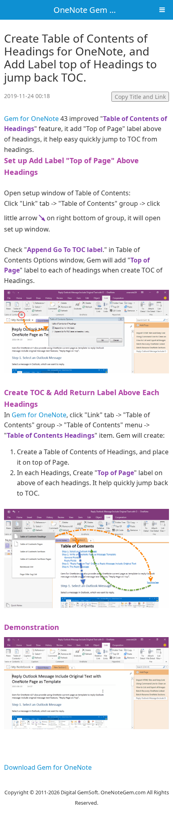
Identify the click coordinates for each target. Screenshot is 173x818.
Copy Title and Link (140, 96)
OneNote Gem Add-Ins (96, 9)
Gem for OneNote (31, 118)
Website (86, 781)
